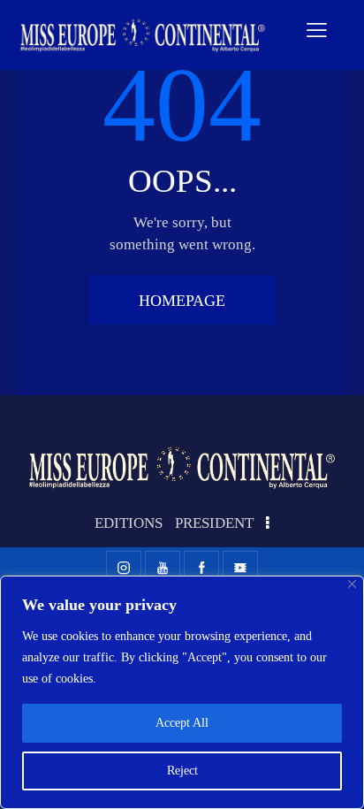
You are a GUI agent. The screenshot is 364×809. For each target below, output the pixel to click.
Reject (182, 770)
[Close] (352, 584)
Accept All (182, 722)
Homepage (182, 300)
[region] (182, 692)
